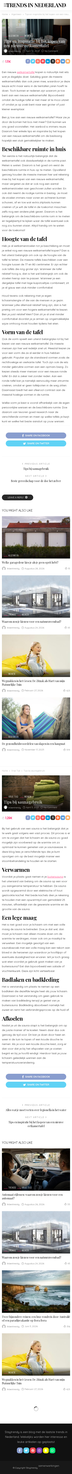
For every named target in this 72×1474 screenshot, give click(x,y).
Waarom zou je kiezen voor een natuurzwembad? (31, 621)
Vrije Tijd (13, 797)
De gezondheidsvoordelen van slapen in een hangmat (33, 744)
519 (68, 749)
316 (68, 1326)
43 (69, 627)
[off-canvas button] (6, 5)
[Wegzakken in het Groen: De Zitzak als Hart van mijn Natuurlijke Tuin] (36, 655)
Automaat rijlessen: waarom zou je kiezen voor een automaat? (32, 1196)
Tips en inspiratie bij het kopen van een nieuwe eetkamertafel (36, 1124)
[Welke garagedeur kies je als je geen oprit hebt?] (36, 537)
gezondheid (15, 1432)
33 (68, 1204)
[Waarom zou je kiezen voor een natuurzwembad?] (36, 596)
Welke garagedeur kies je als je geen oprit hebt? (30, 562)
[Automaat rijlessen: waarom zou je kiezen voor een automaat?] (36, 1169)
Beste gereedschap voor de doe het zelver (36, 481)
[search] (65, 5)
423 (68, 690)
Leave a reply (16, 497)
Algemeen (13, 36)
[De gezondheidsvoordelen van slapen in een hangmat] (36, 718)
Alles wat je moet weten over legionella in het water (36, 1110)
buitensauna (55, 876)
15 (69, 568)
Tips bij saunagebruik (36, 469)
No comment (51, 50)
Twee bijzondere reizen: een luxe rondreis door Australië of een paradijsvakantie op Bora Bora (36, 1318)
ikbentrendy (14, 51)
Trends (12, 615)
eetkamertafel (26, 72)
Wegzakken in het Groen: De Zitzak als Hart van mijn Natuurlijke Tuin (33, 682)
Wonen (28, 36)
